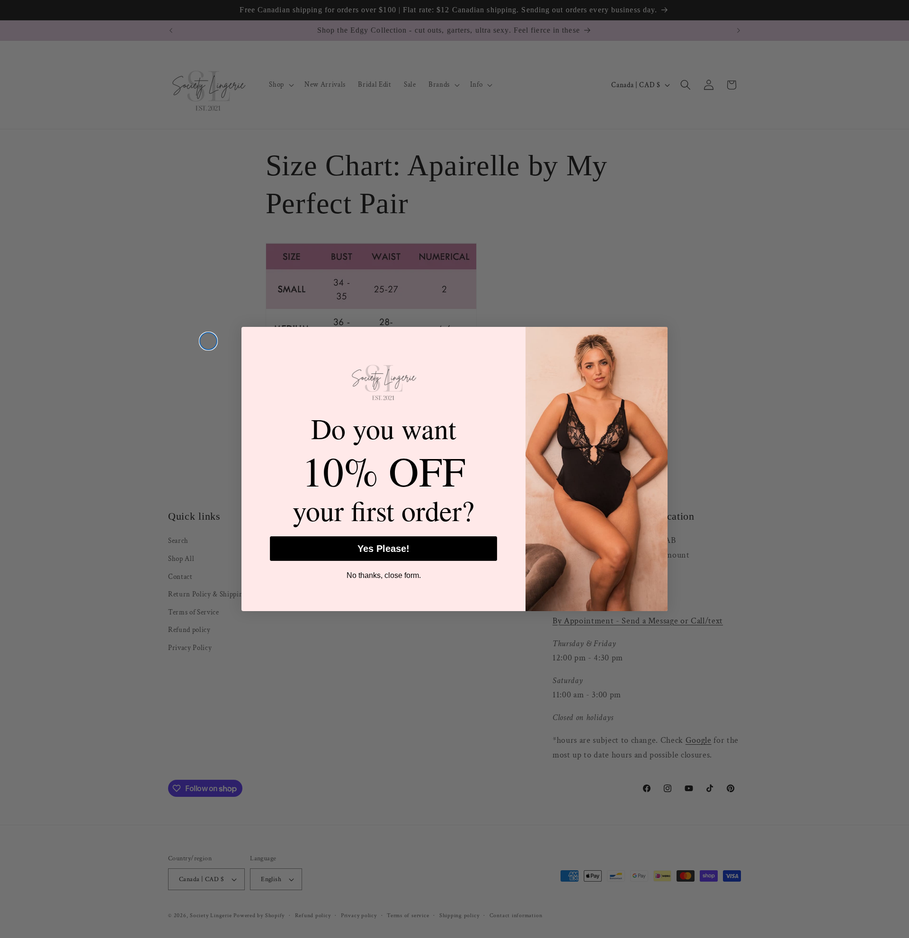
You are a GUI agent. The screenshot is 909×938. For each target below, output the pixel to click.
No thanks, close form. (384, 575)
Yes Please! (383, 548)
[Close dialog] (208, 341)
